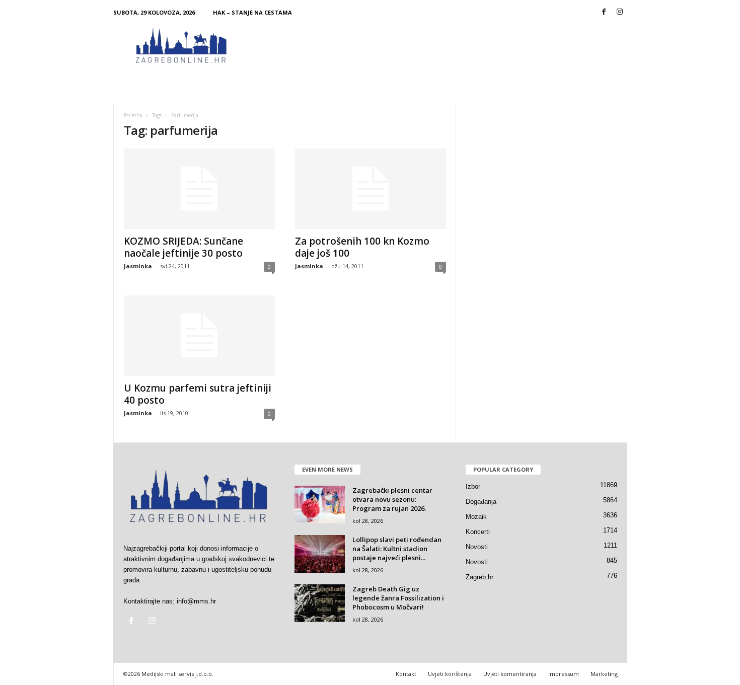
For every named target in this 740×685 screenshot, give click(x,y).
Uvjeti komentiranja (510, 673)
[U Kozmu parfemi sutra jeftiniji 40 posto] (199, 335)
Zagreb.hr (479, 577)
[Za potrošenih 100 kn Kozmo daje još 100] (370, 188)
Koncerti (478, 532)
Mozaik (476, 516)
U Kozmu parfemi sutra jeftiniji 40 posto (197, 394)
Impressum (563, 673)
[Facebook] (604, 12)
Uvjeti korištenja (450, 673)
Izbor (473, 486)
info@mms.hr (196, 601)
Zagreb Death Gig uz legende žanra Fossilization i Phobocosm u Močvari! (398, 598)
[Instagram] (620, 12)
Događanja (481, 501)
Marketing (604, 673)
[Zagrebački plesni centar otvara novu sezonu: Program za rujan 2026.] (319, 504)
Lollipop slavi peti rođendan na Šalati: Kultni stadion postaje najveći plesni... (396, 548)
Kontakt (406, 673)
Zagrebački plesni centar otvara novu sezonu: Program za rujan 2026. (392, 499)
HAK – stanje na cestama (252, 12)
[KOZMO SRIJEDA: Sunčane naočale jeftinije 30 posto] (199, 188)
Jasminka (138, 266)
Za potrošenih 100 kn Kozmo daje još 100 (362, 247)
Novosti (477, 547)
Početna (133, 115)
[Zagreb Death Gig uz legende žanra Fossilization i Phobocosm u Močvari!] (319, 603)
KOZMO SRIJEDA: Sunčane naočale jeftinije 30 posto (183, 247)
